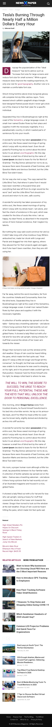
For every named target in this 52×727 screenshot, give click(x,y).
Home (5, 10)
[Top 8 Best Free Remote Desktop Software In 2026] (9, 673)
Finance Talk (17, 717)
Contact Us (14, 719)
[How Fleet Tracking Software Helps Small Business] (9, 592)
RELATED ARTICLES (12, 560)
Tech (11, 10)
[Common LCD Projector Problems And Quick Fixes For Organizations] (9, 628)
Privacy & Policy (36, 719)
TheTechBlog (28, 717)
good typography (25, 84)
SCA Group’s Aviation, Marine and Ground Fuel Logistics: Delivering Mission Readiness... (30, 659)
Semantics (18, 120)
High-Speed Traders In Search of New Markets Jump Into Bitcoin (12, 539)
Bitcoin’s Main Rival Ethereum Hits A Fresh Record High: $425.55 (12, 548)
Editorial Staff (9, 28)
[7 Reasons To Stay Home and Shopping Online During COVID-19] (9, 605)
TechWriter (40, 717)
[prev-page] (4, 638)
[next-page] (8, 638)
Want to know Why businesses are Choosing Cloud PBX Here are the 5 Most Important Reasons (32, 568)
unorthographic (27, 153)
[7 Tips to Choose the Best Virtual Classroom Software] (9, 697)
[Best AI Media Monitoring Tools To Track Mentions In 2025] (9, 685)
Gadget (17, 10)
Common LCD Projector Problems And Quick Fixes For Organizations (32, 629)
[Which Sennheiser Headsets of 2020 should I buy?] (9, 617)
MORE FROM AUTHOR (33, 560)
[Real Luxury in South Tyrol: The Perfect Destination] (9, 648)
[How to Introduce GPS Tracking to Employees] (9, 580)
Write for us (24, 719)
